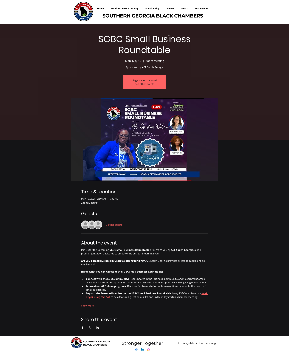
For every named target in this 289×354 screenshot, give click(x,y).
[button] (153, 8)
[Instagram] (148, 349)
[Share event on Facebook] (82, 327)
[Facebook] (136, 349)
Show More (87, 306)
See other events (144, 84)
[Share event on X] (90, 327)
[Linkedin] (142, 349)
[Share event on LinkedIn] (97, 327)
